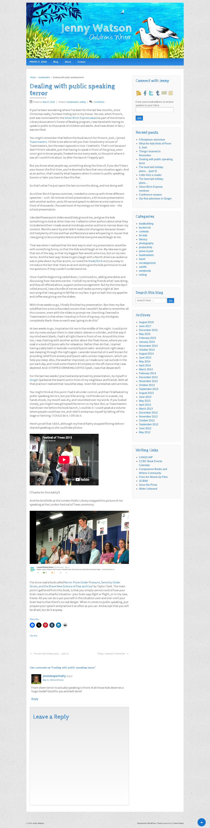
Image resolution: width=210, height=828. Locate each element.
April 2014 (145, 365)
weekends (145, 270)
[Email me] (164, 92)
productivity (145, 247)
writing (83, 102)
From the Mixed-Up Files (153, 477)
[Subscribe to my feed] (139, 92)
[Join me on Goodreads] (171, 92)
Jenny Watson (38, 823)
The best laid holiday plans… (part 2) (50, 653)
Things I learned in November (111, 653)
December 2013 (148, 377)
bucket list (145, 227)
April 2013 (145, 404)
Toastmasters (38, 141)
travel (142, 259)
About (68, 62)
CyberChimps (178, 823)
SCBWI (143, 481)
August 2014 (146, 353)
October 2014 (147, 349)
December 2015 (148, 330)
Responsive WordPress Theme (149, 823)
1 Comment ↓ (99, 102)
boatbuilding (146, 223)
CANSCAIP (146, 457)
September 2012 (148, 424)
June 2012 (145, 428)
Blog (55, 62)
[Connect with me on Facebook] (145, 92)
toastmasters (44, 77)
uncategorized (147, 263)
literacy (143, 239)
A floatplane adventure (152, 139)
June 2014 (145, 357)
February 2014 (147, 373)
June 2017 (145, 326)
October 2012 (147, 420)
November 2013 (148, 381)
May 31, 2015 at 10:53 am (53, 680)
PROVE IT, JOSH (38, 62)
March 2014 (146, 369)
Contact (81, 62)
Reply (34, 699)
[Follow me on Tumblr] (158, 92)
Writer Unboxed (148, 488)
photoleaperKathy (54, 676)
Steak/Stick (95, 261)
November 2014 (148, 345)
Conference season (150, 194)
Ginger (34, 380)
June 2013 (145, 396)
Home (33, 77)
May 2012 (144, 432)
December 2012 (148, 412)
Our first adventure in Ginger (155, 198)
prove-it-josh (146, 251)
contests (144, 231)
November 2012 (148, 416)
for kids (143, 235)
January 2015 (147, 341)
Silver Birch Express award (81, 118)
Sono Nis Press (148, 484)
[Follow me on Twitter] (151, 92)
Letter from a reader (150, 175)
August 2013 (146, 393)
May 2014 (144, 361)
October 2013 (147, 385)
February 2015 (147, 338)
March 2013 (146, 408)
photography (146, 243)
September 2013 (148, 389)
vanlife (143, 266)
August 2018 (146, 322)
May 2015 (144, 334)
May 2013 (144, 400)
